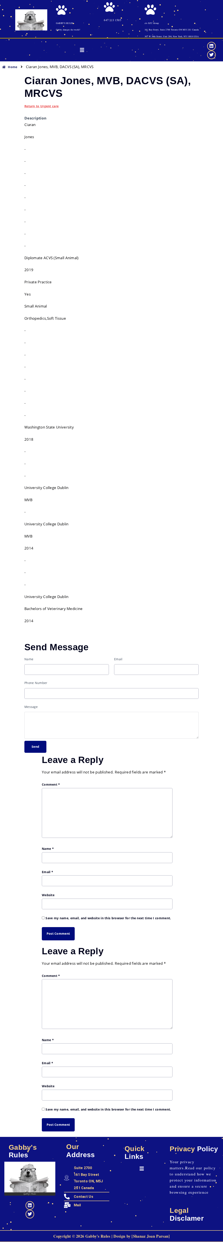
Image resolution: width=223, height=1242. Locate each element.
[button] (82, 50)
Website (48, 895)
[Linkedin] (211, 46)
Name (28, 659)
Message (31, 707)
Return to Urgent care (41, 106)
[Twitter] (211, 54)
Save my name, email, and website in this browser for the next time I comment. (108, 918)
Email (118, 659)
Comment (51, 784)
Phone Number (35, 683)
